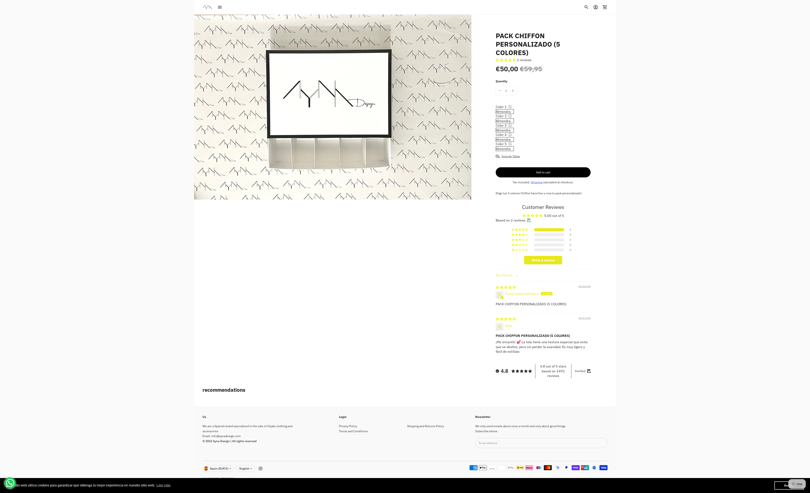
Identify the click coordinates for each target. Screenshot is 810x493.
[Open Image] (332, 107)
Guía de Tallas (511, 156)
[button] (506, 60)
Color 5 (501, 144)
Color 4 (501, 134)
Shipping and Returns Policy (425, 426)
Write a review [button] (543, 260)
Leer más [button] (163, 485)
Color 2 (501, 116)
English (244, 468)
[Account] (595, 7)
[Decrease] (500, 90)
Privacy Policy (348, 426)
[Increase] (513, 90)
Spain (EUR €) (219, 468)
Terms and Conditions (353, 431)
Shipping (536, 182)
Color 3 (501, 125)
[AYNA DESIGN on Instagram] (260, 468)
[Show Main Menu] (219, 7)
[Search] (586, 7)
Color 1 (501, 107)
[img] (506, 287)
